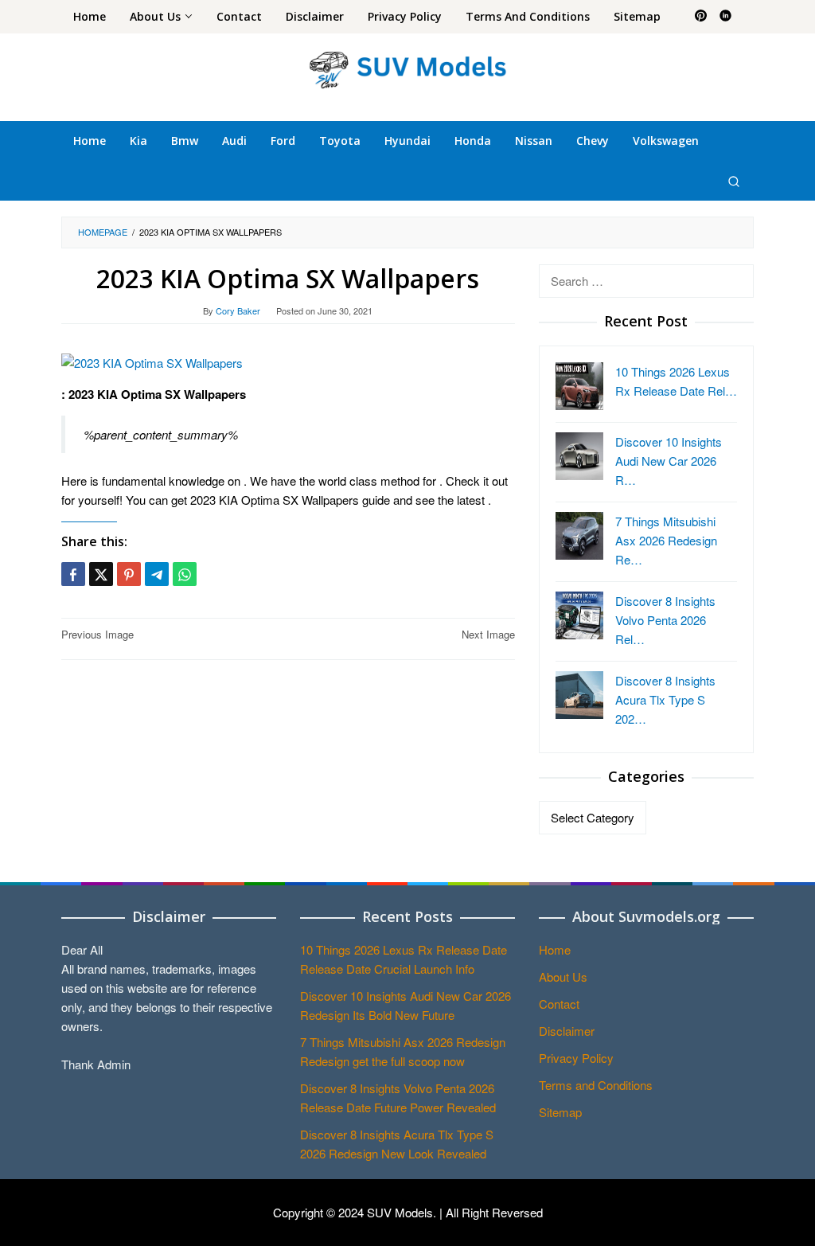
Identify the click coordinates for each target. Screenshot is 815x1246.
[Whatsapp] (185, 574)
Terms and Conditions (596, 1084)
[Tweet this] (101, 574)
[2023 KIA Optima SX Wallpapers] (152, 361)
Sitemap (560, 1111)
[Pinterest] (700, 16)
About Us (563, 976)
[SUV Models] (407, 67)
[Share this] (73, 574)
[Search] (734, 181)
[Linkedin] (725, 16)
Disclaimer (567, 1030)
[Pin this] (129, 574)
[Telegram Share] (157, 574)
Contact (559, 1003)
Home (555, 949)
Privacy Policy (576, 1057)
